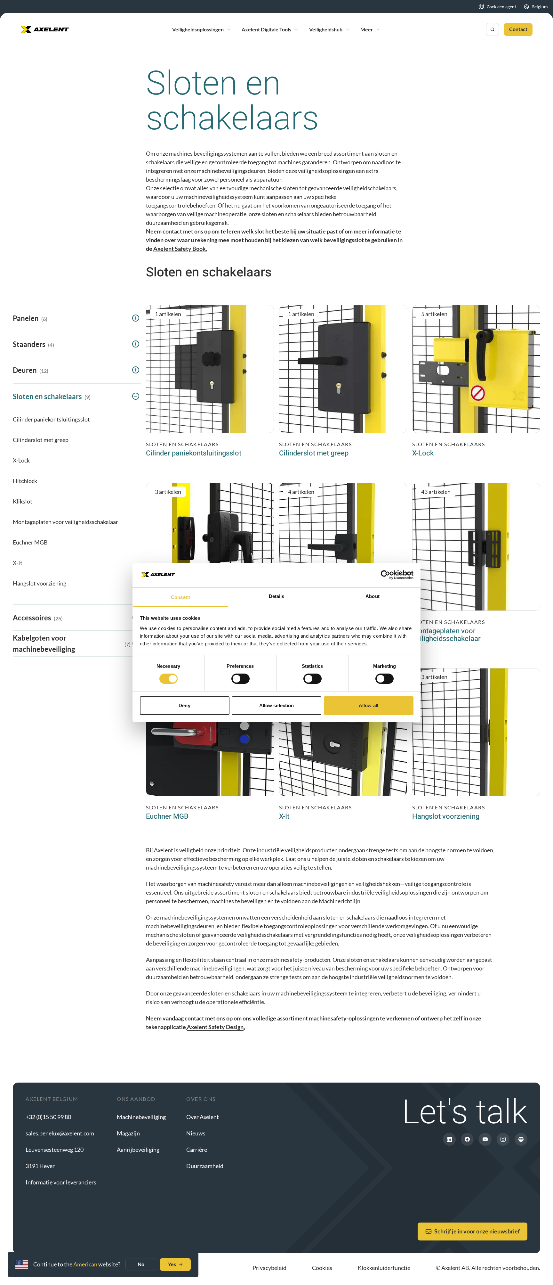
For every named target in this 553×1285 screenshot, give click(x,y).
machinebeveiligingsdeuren (231, 170)
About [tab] (372, 596)
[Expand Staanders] (136, 344)
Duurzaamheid (204, 1165)
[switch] (240, 679)
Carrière (196, 1149)
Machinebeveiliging (141, 1116)
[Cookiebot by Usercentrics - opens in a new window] (385, 575)
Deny (184, 705)
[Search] (492, 29)
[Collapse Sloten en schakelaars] (136, 396)
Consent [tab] (180, 597)
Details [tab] (277, 596)
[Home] (44, 29)
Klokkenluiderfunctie (384, 1267)
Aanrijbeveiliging (138, 1149)
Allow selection (276, 705)
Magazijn (128, 1133)
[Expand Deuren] (136, 370)
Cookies (322, 1267)
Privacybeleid (269, 1267)
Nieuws (195, 1133)
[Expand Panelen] (136, 318)
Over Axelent (202, 1116)
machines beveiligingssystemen (208, 153)
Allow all (368, 705)
